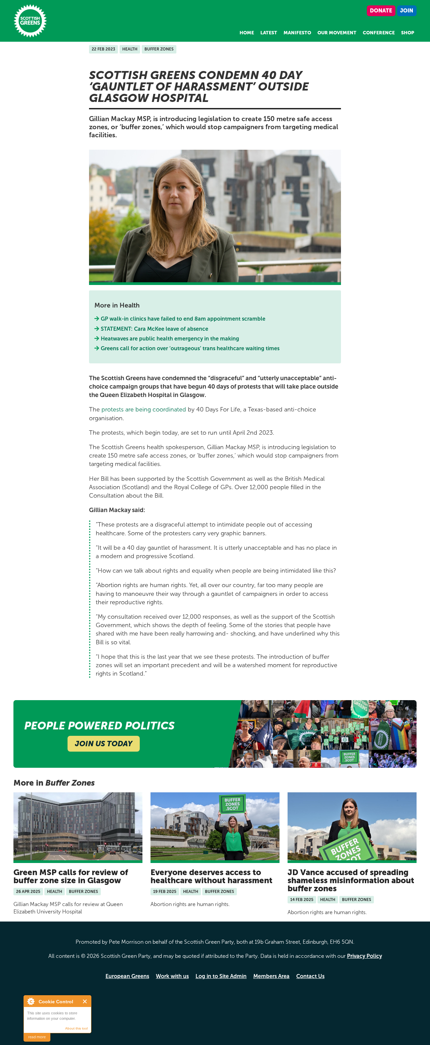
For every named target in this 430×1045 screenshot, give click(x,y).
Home (247, 33)
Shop (407, 33)
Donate (381, 10)
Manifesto (297, 33)
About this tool (76, 1028)
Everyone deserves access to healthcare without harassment (211, 876)
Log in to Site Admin (221, 976)
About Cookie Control (30, 1001)
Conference (379, 33)
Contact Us (310, 976)
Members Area (271, 976)
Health (129, 49)
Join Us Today (103, 743)
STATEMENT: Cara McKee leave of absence (154, 329)
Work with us (172, 976)
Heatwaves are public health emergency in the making (170, 338)
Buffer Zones (159, 49)
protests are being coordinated (143, 409)
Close (85, 1001)
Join (406, 10)
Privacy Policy (364, 956)
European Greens (127, 976)
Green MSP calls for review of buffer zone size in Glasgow (70, 876)
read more (37, 1037)
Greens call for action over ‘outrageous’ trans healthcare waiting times (190, 348)
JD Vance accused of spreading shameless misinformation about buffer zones (351, 880)
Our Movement (336, 33)
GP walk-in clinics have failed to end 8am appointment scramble (183, 319)
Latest (268, 33)
